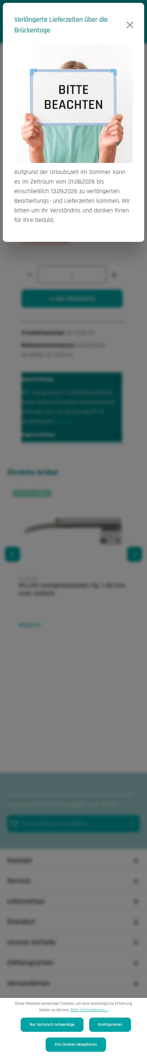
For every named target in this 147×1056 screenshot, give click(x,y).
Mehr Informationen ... (89, 1010)
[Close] (130, 25)
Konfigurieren (110, 1024)
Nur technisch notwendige (52, 1024)
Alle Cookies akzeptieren (76, 1044)
